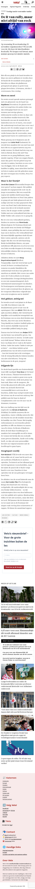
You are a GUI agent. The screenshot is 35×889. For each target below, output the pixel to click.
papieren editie (21, 854)
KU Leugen (6, 795)
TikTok (13, 810)
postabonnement (16, 839)
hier (9, 878)
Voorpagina (4, 7)
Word (6, 835)
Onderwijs (26, 7)
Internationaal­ (7, 787)
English (5, 797)
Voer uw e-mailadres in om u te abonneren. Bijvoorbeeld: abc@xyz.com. (15, 560)
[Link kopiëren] (20, 69)
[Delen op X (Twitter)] (14, 69)
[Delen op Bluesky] (23, 69)
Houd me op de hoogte (14, 567)
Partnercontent (7, 799)
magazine (8, 850)
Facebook (5, 808)
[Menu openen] (2, 2)
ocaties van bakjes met (10, 854)
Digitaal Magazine (15, 7)
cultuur (15, 515)
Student (5, 785)
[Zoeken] (32, 2)
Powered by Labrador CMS (17, 886)
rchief (5, 852)
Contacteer (8, 841)
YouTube (5, 814)
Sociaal (5, 783)
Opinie (4, 789)
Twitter (5, 812)
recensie (4, 518)
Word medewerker (25, 3)
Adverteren (8, 837)
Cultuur (5, 791)
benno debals (24, 515)
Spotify (5, 816)
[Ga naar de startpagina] (16, 2)
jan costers (6, 515)
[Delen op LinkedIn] (17, 69)
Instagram (6, 810)
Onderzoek (6, 793)
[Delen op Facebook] (11, 69)
